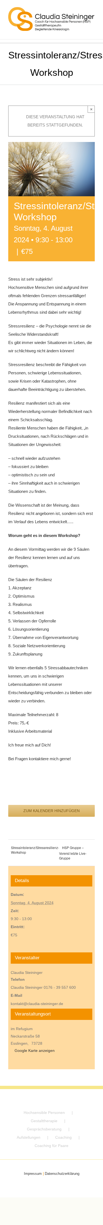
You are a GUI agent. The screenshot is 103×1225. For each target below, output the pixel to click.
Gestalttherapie (44, 1121)
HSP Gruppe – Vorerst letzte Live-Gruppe (73, 852)
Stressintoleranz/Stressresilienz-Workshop (35, 850)
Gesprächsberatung (44, 1129)
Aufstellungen (28, 1137)
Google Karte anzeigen (35, 1050)
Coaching (63, 1137)
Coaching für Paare (51, 1145)
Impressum (33, 1174)
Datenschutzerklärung (62, 1174)
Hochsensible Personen (44, 1112)
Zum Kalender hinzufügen (51, 810)
